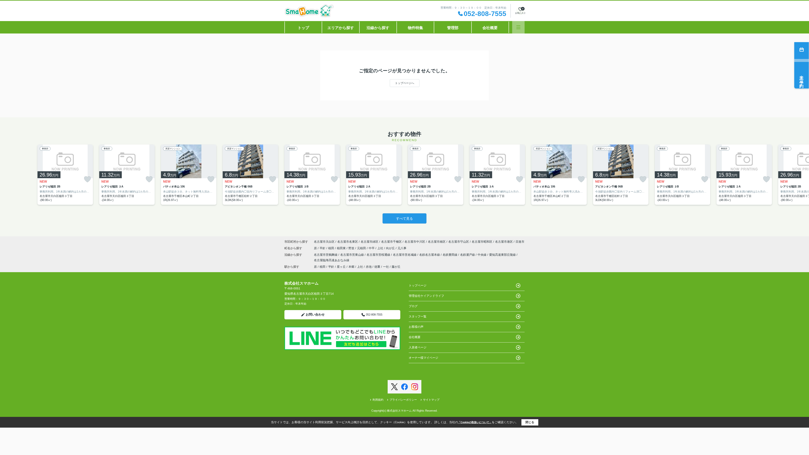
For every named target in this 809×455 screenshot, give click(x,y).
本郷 (351, 266)
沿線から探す (378, 28)
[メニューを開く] (518, 27)
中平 (372, 248)
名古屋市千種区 (391, 241)
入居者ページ (417, 347)
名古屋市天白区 (324, 241)
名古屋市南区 (437, 241)
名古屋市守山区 (458, 241)
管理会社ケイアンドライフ (426, 295)
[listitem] (312, 175)
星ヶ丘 (341, 266)
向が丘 (391, 248)
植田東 (342, 248)
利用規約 (377, 399)
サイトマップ (431, 399)
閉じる (529, 422)
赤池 (369, 266)
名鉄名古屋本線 (430, 254)
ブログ (413, 306)
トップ (303, 28)
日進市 (520, 241)
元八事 (402, 248)
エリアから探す (340, 28)
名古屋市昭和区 (482, 241)
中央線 (482, 254)
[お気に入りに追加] (87, 179)
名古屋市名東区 (347, 241)
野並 (351, 248)
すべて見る (404, 218)
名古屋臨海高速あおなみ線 (331, 260)
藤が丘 (396, 266)
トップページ (417, 285)
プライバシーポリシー (403, 399)
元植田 (362, 248)
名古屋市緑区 (369, 241)
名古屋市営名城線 (405, 254)
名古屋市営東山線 (352, 254)
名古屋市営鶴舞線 (326, 254)
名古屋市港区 (504, 241)
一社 (386, 266)
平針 (323, 248)
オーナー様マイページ (423, 357)
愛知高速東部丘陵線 (503, 254)
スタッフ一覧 (417, 316)
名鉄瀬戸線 (468, 254)
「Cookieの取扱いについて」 (475, 422)
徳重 (377, 266)
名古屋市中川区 (414, 241)
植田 (331, 248)
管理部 (452, 28)
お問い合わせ (315, 314)
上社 (380, 248)
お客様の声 (416, 326)
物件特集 (415, 28)
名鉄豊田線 (450, 254)
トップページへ (404, 83)
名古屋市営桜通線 (379, 254)
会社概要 (490, 28)
